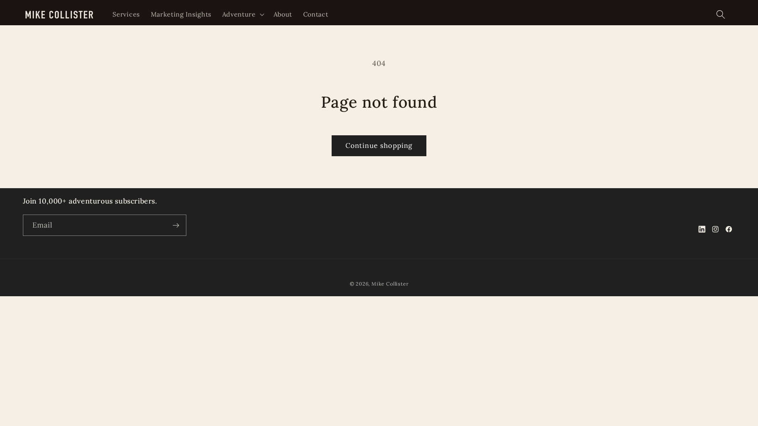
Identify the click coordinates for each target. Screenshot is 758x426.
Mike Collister (389, 283)
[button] (242, 14)
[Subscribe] (176, 225)
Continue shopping (379, 145)
